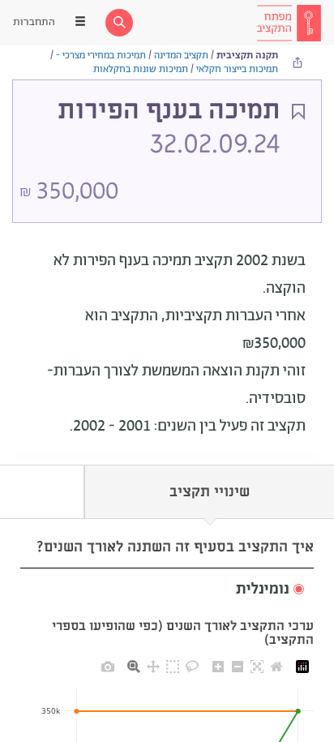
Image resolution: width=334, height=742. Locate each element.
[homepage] (288, 23)
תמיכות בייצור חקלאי (237, 69)
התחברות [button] (34, 22)
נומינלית (262, 589)
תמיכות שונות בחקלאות (140, 69)
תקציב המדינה (181, 55)
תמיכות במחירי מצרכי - (101, 55)
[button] (167, 590)
